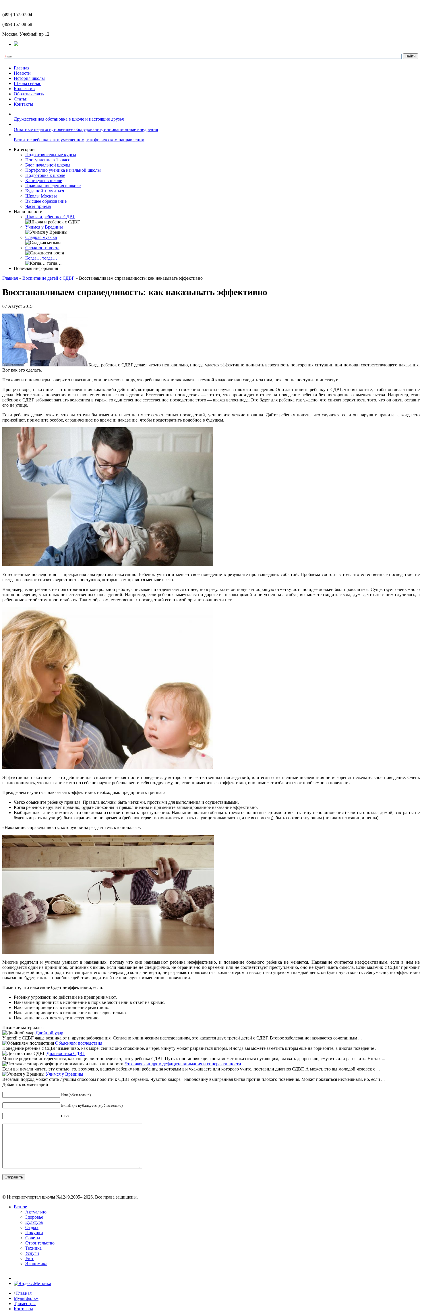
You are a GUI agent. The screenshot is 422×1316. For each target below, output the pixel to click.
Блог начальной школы (47, 165)
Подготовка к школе (45, 175)
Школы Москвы (41, 196)
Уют (29, 1258)
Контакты (23, 104)
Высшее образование (46, 201)
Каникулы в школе (43, 180)
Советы (32, 1237)
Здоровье (34, 1217)
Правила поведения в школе (53, 185)
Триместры (25, 1303)
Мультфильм (26, 1298)
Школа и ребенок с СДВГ (50, 216)
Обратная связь (29, 93)
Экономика (36, 1263)
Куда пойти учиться (44, 190)
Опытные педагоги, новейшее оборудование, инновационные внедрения (86, 129)
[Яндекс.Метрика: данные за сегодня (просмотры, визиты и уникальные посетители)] (32, 1283)
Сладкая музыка (41, 237)
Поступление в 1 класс (47, 159)
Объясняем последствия (78, 1043)
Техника (33, 1248)
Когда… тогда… (41, 258)
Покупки (34, 1232)
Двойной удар (49, 1032)
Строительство (40, 1242)
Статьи (21, 98)
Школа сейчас (27, 83)
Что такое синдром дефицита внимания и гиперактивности (183, 1063)
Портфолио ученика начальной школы (63, 170)
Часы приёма (38, 206)
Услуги (32, 1253)
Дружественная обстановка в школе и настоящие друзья (69, 119)
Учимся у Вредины (44, 227)
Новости (22, 73)
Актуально (36, 1211)
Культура (34, 1222)
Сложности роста (42, 247)
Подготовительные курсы (50, 154)
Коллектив (24, 88)
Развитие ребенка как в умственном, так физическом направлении (79, 139)
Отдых (31, 1227)
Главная (21, 67)
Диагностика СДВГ (66, 1053)
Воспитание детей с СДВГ (48, 278)
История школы (29, 78)
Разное (20, 1206)
